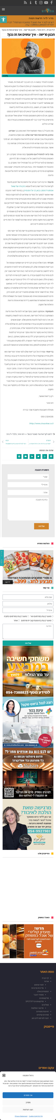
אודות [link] (46, 981)
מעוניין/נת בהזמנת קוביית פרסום (36, 620)
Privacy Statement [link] (21, 1116)
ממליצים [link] (45, 1005)
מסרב (28, 1102)
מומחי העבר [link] (39, 994)
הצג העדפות (28, 1109)
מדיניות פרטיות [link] (37, 988)
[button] (4, 1075)
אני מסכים (28, 1095)
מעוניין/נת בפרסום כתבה (15, 616)
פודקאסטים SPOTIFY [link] (35, 1001)
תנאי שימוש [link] (39, 985)
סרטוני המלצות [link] (37, 1008)
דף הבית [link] (51, 30)
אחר (16, 620)
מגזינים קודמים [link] (43, 1014)
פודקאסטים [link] (44, 998)
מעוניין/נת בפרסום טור (40, 616)
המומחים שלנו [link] (43, 991)
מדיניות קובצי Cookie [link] (36, 1116)
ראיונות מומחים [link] (42, 1011)
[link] (3, 19)
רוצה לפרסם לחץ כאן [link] (40, 1018)
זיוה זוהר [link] (41, 30)
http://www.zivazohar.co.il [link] (41, 423)
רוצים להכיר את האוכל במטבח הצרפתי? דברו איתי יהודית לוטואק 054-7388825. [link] (28, 23)
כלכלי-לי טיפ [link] (12, 434)
